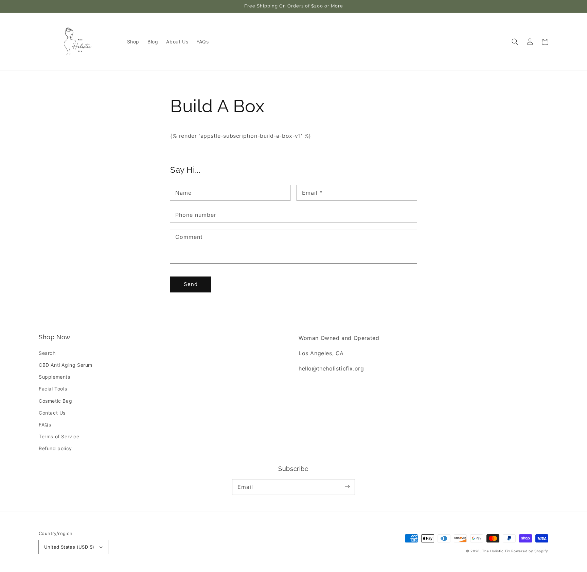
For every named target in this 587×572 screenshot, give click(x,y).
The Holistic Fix (496, 551)
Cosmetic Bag (55, 401)
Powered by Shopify (529, 551)
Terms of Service (59, 436)
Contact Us (52, 413)
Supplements (54, 377)
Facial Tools (53, 389)
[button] (515, 41)
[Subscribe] (347, 486)
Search (47, 353)
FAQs (45, 424)
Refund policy (55, 448)
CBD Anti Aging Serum (65, 365)
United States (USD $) (69, 547)
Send (191, 284)
